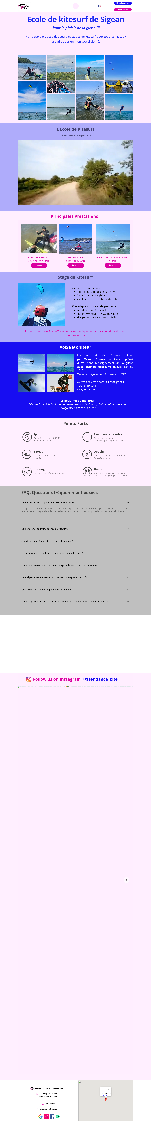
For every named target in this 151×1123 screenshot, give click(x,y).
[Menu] (76, 6)
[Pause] (20, 202)
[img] (32, 363)
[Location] (36, 1093)
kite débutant (85, 310)
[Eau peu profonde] (87, 437)
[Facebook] (52, 1116)
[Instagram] (46, 1116)
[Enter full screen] (130, 202)
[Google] (40, 1116)
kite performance (88, 317)
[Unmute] (24, 202)
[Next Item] (126, 880)
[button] (22, 516)
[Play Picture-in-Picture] (126, 202)
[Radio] (87, 471)
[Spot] (27, 437)
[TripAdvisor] (58, 1116)
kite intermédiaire (88, 314)
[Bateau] (26, 454)
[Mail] (36, 1108)
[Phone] (42, 1103)
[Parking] (27, 471)
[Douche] (87, 454)
